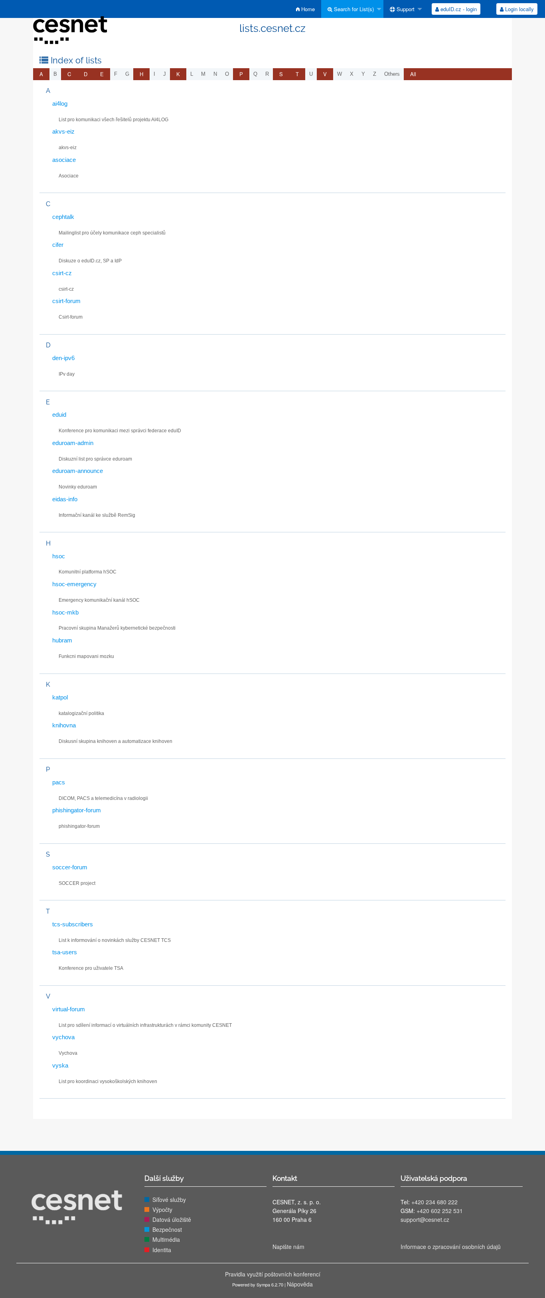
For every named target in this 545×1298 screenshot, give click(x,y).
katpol (60, 697)
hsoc (58, 556)
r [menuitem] (267, 74)
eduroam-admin (72, 442)
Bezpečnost (167, 1229)
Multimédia (166, 1239)
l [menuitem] (191, 74)
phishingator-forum (76, 810)
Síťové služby (169, 1199)
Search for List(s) (353, 9)
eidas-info (64, 499)
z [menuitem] (374, 74)
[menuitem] (305, 9)
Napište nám (288, 1247)
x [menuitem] (351, 74)
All (413, 74)
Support (405, 9)
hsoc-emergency (74, 584)
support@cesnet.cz (425, 1219)
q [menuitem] (255, 74)
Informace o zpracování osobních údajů (451, 1247)
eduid (59, 414)
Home (307, 9)
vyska (60, 1065)
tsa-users (64, 952)
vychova (63, 1037)
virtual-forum (68, 1009)
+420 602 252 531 (440, 1211)
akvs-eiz (63, 131)
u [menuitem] (311, 74)
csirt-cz (62, 273)
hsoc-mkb (65, 612)
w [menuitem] (339, 74)
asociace (64, 159)
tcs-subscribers (72, 924)
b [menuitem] (55, 74)
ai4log (59, 103)
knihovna (64, 725)
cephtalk (63, 216)
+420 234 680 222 (434, 1202)
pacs (58, 782)
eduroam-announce (77, 470)
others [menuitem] (392, 74)
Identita (161, 1250)
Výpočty (162, 1209)
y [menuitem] (363, 74)
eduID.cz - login (458, 9)
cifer (57, 244)
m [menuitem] (203, 74)
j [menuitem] (164, 74)
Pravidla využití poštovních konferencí (272, 1274)
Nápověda (300, 1284)
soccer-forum (69, 867)
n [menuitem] (215, 74)
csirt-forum (66, 300)
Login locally (519, 9)
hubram (62, 640)
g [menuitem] (127, 74)
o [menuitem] (227, 74)
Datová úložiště (171, 1219)
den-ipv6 (63, 358)
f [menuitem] (115, 74)
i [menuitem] (154, 74)
